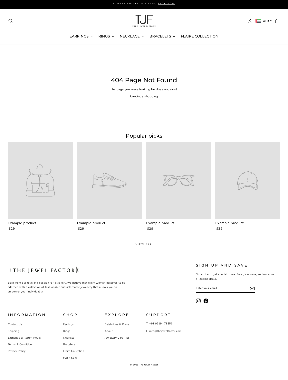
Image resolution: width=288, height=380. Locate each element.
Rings (66, 331)
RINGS (104, 36)
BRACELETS (160, 36)
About (109, 331)
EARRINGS (80, 36)
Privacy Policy (17, 351)
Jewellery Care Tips (117, 338)
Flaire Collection (199, 36)
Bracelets (69, 344)
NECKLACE (130, 36)
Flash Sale (70, 358)
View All (144, 244)
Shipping (13, 331)
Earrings (68, 324)
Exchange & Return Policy (24, 338)
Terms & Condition (20, 344)
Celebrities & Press (117, 324)
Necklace (68, 338)
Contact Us (15, 324)
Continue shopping (144, 96)
